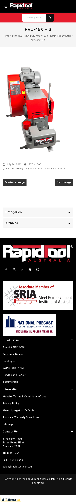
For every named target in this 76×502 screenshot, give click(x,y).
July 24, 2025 (14, 164)
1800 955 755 (11, 453)
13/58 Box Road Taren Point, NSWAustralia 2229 (13, 442)
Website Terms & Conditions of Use (24, 396)
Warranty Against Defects (18, 410)
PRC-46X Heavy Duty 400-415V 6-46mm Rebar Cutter (41, 36)
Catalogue (9, 361)
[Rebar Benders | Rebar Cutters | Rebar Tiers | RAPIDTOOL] (21, 6)
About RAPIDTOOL (14, 347)
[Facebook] (6, 269)
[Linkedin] (22, 269)
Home (6, 36)
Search (50, 18)
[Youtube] (29, 269)
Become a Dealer (13, 354)
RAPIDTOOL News (14, 368)
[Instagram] (37, 269)
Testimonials (11, 382)
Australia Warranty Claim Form (21, 417)
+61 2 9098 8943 (13, 460)
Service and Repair (14, 375)
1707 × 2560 (34, 164)
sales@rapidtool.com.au (17, 467)
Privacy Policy (11, 403)
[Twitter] (14, 269)
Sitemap (8, 424)
